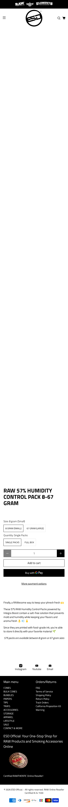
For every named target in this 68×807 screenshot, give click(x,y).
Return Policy (42, 699)
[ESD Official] (34, 18)
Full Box (29, 542)
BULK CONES (10, 691)
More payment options (34, 584)
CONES (7, 688)
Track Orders (42, 702)
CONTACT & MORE (12, 728)
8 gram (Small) (13, 528)
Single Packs (12, 542)
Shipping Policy (43, 695)
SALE (6, 724)
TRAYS (6, 706)
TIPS (5, 702)
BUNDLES (8, 695)
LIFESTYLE (8, 721)
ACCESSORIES (10, 710)
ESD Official (16, 789)
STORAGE (8, 713)
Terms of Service (44, 691)
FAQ (38, 688)
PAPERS (7, 699)
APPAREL (8, 717)
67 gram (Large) (35, 528)
